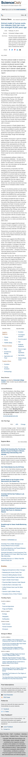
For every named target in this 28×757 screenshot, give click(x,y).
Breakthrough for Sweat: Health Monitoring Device (13, 525)
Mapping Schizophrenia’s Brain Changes (13, 570)
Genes (6, 340)
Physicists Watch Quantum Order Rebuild (13, 582)
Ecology (4, 614)
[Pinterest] (15, 50)
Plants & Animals (7, 346)
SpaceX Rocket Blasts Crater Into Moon (13, 577)
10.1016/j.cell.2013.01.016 (10, 416)
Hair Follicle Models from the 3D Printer (12, 467)
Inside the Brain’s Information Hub (11, 585)
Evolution (6, 364)
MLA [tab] (11, 424)
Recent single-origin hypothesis (22, 350)
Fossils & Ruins (6, 361)
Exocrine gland (22, 339)
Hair (19, 342)
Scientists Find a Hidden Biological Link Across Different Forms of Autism (12, 544)
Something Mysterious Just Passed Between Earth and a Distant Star (13, 549)
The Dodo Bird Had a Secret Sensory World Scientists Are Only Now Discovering (14, 677)
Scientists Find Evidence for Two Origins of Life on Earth (14, 674)
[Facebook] (9, 50)
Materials (3, 380)
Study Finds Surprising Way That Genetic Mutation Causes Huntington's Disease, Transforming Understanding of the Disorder (13, 451)
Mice (5, 349)
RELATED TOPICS (6, 328)
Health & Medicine (4, 333)
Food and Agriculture (8, 606)
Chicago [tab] (23, 424)
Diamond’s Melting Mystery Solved (11, 575)
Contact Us (7, 729)
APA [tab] (17, 424)
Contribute (17, 734)
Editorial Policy (14, 736)
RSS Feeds (7, 697)
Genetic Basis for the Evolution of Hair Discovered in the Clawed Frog (12, 480)
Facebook (6, 709)
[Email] (20, 50)
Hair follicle (21, 355)
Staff (11, 734)
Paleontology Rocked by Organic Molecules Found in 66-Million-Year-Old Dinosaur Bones (14, 669)
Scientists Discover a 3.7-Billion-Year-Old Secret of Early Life (12, 559)
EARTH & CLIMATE (5, 611)
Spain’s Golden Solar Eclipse (10, 580)
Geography (5, 616)
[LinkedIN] (17, 50)
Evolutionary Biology (7, 352)
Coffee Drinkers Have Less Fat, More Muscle (12, 588)
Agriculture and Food (8, 357)
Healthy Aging (8, 342)
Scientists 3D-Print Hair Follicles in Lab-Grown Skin (12, 495)
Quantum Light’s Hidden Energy (11, 591)
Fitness (6, 337)
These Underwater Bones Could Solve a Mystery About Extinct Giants (13, 662)
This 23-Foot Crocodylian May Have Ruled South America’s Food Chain (14, 644)
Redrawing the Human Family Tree (12, 572)
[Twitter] (12, 50)
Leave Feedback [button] (8, 727)
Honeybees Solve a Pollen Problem (12, 594)
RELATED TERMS (20, 328)
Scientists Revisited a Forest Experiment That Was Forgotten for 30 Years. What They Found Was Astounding (14, 554)
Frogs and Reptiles (7, 609)
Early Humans (6, 624)
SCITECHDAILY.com (12, 539)
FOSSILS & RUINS (5, 621)
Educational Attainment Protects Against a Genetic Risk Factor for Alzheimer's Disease (13, 510)
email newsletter (21, 9)
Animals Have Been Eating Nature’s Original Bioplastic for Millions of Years (13, 648)
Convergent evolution (21, 335)
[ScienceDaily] (11, 3)
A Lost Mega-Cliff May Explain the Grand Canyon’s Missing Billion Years (13, 654)
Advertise (24, 734)
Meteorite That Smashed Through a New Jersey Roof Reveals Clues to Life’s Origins (14, 658)
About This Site (4, 734)
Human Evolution (6, 368)
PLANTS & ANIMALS (5, 601)
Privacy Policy (5, 736)
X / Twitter (6, 711)
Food (3, 604)
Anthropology (8, 371)
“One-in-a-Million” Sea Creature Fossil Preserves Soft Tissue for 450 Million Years (14, 640)
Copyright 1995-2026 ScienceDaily (12, 738)
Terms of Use (23, 736)
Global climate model (22, 359)
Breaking (4, 566)
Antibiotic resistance (21, 345)
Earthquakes (5, 619)
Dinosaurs (5, 629)
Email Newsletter (8, 695)
